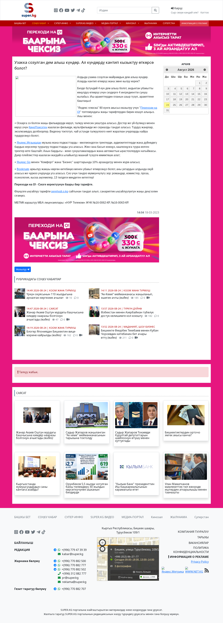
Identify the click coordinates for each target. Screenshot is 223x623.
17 (167, 99)
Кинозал (131, 23)
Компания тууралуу (193, 532)
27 (186, 105)
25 (174, 105)
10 (167, 94)
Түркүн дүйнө (133, 308)
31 (167, 110)
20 (186, 99)
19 (180, 99)
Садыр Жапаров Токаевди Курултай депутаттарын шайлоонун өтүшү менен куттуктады (132, 436)
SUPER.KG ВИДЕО (85, 23)
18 (174, 99)
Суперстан (169, 23)
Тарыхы (203, 537)
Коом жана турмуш (62, 290)
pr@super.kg (70, 578)
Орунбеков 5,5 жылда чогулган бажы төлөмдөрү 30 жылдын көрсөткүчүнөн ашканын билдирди (87, 488)
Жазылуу (21, 269)
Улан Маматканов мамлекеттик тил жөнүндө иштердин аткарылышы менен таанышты (186, 488)
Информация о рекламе (194, 23)
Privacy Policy (200, 562)
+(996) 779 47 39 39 (74, 550)
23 (205, 99)
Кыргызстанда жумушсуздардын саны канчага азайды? (31, 486)
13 (186, 94)
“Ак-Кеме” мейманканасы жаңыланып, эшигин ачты (127, 296)
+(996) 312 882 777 (74, 573)
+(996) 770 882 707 (74, 589)
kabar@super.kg (72, 554)
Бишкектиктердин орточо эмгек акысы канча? (182, 433)
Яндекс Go (23, 162)
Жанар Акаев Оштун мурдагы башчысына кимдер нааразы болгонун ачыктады (54, 316)
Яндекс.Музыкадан (29, 142)
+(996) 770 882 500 (74, 561)
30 (205, 105)
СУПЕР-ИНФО (61, 23)
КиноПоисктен (38, 127)
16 (205, 94)
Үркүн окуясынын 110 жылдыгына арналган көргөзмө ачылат (52, 296)
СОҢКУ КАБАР (39, 23)
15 (199, 94)
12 (180, 94)
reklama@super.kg (74, 582)
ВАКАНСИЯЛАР (199, 543)
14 (192, 94)
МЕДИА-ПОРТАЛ (109, 23)
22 (199, 99)
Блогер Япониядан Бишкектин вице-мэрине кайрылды (52, 333)
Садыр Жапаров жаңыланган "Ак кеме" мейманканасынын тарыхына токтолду (85, 435)
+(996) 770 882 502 (74, 569)
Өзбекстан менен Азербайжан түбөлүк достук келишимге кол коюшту (130, 314)
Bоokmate (23, 169)
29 (199, 105)
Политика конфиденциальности (191, 550)
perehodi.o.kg (59, 191)
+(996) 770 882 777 (74, 565)
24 (167, 105)
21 (192, 99)
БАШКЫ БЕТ (20, 23)
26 (180, 105)
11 (174, 94)
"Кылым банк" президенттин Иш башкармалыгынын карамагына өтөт (134, 486)
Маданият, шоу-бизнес (139, 326)
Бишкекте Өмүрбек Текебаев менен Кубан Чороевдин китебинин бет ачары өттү (129, 334)
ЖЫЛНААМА (150, 23)
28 (192, 105)
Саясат (53, 308)
